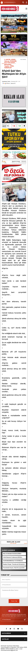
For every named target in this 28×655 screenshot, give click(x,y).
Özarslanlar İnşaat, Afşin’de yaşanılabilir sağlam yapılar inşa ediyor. (14, 568)
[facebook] (6, 628)
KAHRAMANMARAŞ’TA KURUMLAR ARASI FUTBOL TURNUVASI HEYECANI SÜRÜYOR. (13, 561)
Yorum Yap (14, 601)
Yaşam (6, 66)
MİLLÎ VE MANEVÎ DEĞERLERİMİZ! (12, 553)
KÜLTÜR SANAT (9, 63)
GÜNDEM (13, 61)
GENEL (13, 59)
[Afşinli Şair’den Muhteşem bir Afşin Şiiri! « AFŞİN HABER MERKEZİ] (10, 8)
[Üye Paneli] (25, 2)
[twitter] (10, 628)
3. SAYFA (7, 59)
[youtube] (18, 628)
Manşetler (7, 64)
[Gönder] (25, 619)
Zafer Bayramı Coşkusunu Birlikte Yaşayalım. (12, 557)
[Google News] (9, 83)
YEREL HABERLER (9, 66)
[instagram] (14, 628)
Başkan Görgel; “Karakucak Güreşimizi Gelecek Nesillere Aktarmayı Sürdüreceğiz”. (14, 564)
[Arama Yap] (22, 2)
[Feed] (22, 628)
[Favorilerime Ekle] (24, 125)
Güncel (6, 61)
